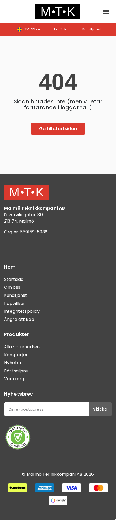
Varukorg (14, 379)
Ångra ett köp (19, 319)
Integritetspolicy (22, 311)
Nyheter (13, 363)
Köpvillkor (14, 303)
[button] (9, 11)
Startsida (13, 279)
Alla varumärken (22, 347)
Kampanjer (16, 355)
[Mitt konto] (94, 11)
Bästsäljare (16, 371)
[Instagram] (25, 247)
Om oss (12, 287)
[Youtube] (40, 247)
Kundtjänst (15, 295)
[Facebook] (11, 247)
